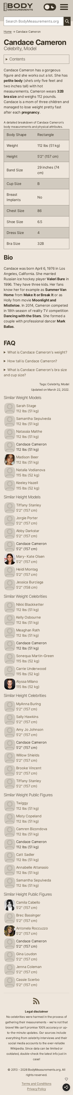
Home (8, 31)
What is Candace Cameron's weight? (37, 352)
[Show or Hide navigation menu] (64, 7)
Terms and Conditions (36, 1083)
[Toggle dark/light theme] (50, 7)
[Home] (18, 7)
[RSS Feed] (36, 1001)
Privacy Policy (36, 1089)
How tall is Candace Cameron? (32, 361)
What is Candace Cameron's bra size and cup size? (35, 372)
